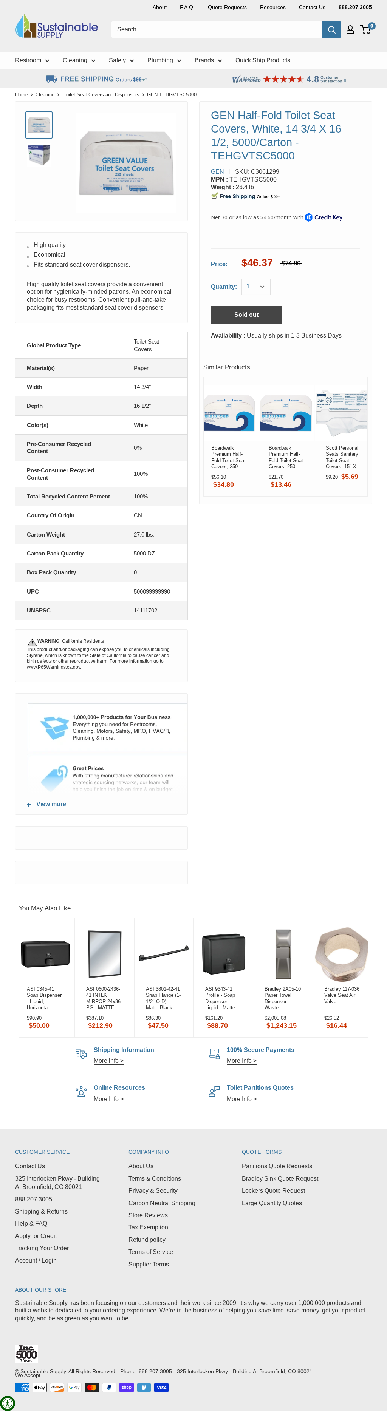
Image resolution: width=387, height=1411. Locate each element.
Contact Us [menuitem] (312, 7)
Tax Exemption (148, 1227)
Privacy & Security (153, 1190)
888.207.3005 (33, 1199)
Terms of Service (150, 1252)
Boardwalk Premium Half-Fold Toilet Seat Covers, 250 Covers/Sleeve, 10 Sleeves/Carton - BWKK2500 (228, 457)
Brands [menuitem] (204, 60)
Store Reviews (148, 1215)
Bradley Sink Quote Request (280, 1178)
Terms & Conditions (154, 1178)
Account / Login (36, 1260)
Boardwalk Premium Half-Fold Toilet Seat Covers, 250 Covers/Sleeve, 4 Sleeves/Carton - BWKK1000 (286, 457)
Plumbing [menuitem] (160, 60)
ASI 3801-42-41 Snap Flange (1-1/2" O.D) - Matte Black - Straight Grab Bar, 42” (163, 998)
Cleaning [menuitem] (75, 60)
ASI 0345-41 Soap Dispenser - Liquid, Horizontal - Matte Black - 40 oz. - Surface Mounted (45, 998)
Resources (273, 7)
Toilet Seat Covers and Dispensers (101, 94)
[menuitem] (355, 7)
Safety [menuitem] (117, 60)
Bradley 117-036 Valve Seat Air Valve (341, 995)
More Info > (242, 1061)
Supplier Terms (148, 1264)
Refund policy (147, 1240)
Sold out (246, 314)
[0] (365, 29)
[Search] (331, 29)
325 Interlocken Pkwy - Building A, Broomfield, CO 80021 (57, 1182)
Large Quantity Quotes (272, 1203)
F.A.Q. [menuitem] (187, 7)
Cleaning (45, 94)
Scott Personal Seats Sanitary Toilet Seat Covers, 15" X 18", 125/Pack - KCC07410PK (343, 457)
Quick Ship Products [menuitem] (262, 60)
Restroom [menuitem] (28, 60)
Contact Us (30, 1166)
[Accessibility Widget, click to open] (7, 1403)
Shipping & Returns (41, 1211)
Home (21, 94)
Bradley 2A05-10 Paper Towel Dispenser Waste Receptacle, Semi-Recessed (283, 998)
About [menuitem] (160, 7)
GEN (217, 171)
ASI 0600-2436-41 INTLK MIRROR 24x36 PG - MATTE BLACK (103, 998)
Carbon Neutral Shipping (161, 1203)
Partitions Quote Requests (277, 1166)
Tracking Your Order (42, 1248)
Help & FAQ (31, 1223)
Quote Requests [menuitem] (227, 7)
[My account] (350, 29)
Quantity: (224, 287)
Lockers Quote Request (273, 1190)
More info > (109, 1061)
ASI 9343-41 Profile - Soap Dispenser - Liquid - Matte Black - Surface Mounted (222, 998)
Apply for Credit (36, 1236)
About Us (140, 1166)
